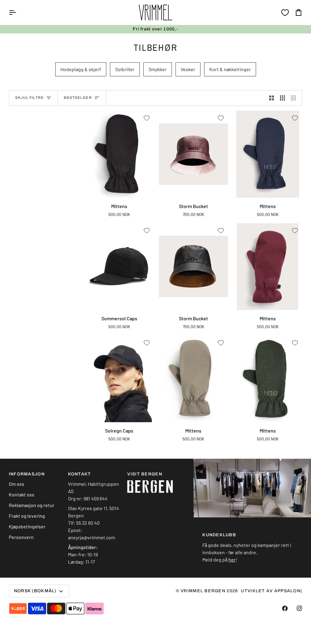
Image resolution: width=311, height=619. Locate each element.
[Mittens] (119, 154)
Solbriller (125, 69)
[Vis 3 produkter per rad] (282, 98)
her (232, 559)
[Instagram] (299, 608)
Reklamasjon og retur (31, 505)
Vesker (188, 69)
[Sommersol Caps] (119, 266)
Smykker (158, 69)
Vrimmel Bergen (203, 591)
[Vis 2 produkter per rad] (271, 98)
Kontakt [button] (79, 474)
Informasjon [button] (27, 474)
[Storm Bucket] (193, 154)
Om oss (16, 484)
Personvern (21, 537)
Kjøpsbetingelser (27, 526)
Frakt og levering (27, 516)
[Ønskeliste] (285, 12)
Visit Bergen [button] (144, 474)
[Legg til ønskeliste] (146, 118)
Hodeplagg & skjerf (80, 69)
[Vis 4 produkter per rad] (295, 98)
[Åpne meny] (18, 12)
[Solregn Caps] (119, 379)
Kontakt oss (21, 494)
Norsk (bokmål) (35, 591)
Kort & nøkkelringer (230, 69)
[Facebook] (285, 608)
